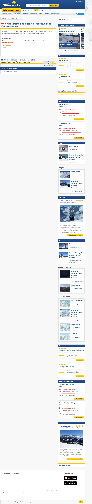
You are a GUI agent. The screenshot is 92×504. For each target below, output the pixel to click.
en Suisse (75, 62)
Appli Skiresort (69, 473)
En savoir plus (38, 502)
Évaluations (17, 13)
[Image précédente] (60, 39)
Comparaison (25, 13)
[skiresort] (12, 4)
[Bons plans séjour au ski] (79, 13)
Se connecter (27, 493)
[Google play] (70, 485)
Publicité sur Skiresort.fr (50, 490)
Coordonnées (6, 490)
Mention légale (7, 493)
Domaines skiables (7, 13)
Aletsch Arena (63, 104)
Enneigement (33, 13)
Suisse (61, 106)
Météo (40, 13)
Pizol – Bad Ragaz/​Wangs (67, 403)
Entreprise (26, 490)
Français (79, 1)
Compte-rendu (78, 119)
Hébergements (55, 13)
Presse (5, 495)
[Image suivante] (82, 39)
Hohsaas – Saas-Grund (66, 384)
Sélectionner (45, 10)
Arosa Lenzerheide (65, 123)
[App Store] (70, 480)
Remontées (47, 13)
